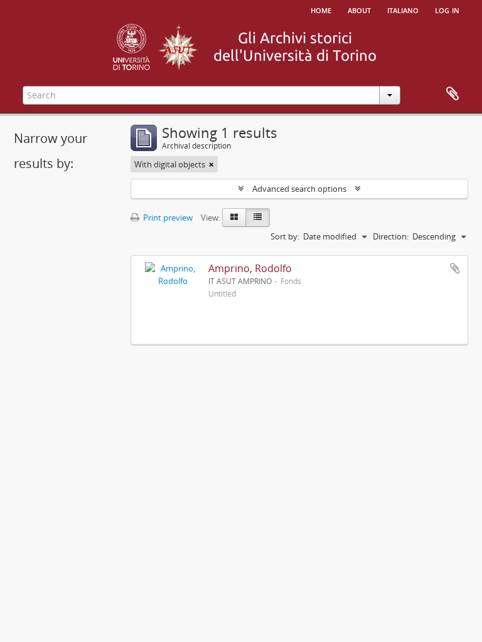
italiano (403, 9)
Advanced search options (299, 188)
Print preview (167, 217)
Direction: (391, 236)
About (359, 9)
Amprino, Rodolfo (250, 268)
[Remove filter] (211, 164)
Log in (447, 9)
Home (321, 9)
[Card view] (234, 217)
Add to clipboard (455, 268)
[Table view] (257, 217)
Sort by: (284, 236)
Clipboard (452, 94)
